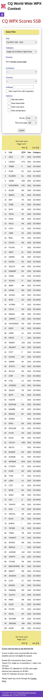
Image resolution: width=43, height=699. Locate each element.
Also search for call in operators (21, 91)
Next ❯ (25, 148)
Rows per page (21, 123)
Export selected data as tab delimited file (17, 649)
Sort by (22, 118)
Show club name (17, 107)
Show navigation (2, 14)
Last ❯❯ (35, 148)
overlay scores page (19, 62)
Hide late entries (17, 99)
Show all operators (18, 111)
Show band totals (17, 103)
